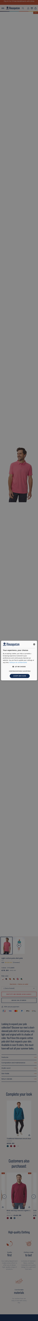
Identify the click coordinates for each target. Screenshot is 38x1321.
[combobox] (34, 644)
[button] (19, 667)
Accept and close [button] (19, 676)
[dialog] (19, 660)
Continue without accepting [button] (19, 671)
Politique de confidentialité (18, 662)
